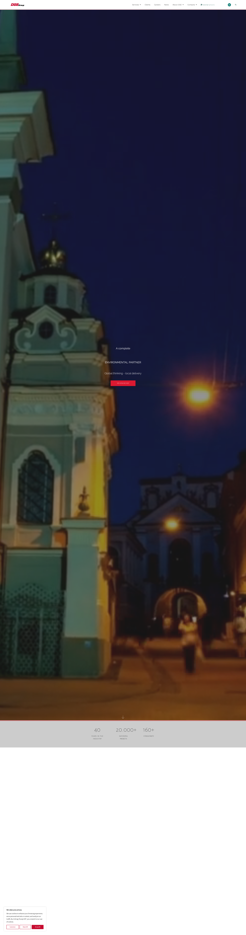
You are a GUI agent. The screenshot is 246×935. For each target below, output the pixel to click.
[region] (25, 919)
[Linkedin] (229, 4)
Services (135, 5)
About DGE (177, 5)
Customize (12, 927)
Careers (157, 5)
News (166, 5)
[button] (236, 5)
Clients (147, 5)
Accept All (37, 927)
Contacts (191, 5)
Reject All (25, 927)
